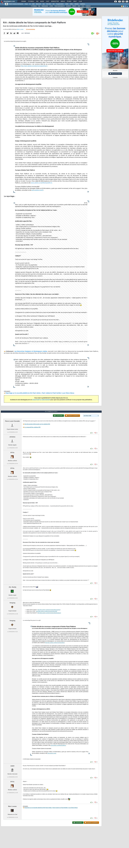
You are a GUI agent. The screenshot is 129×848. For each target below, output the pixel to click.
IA (29, 4)
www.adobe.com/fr (38, 190)
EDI (53, 4)
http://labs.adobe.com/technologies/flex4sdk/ (46, 611)
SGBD (66, 4)
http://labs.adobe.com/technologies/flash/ (34, 66)
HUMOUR (88, 6)
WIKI (79, 6)
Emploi (62, 1)
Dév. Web (48, 4)
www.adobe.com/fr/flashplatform (41, 183)
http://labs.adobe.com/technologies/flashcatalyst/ (48, 609)
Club (80, 1)
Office (71, 4)
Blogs (42, 1)
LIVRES (51, 6)
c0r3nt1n (12, 437)
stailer (12, 766)
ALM (33, 4)
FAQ (37, 1)
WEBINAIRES (45, 6)
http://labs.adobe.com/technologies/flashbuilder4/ (49, 613)
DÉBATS (74, 6)
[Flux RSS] (122, 6)
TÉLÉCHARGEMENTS (59, 6)
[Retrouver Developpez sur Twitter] (123, 6)
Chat (47, 1)
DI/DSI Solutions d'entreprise (16, 4)
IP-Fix (12, 452)
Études (69, 1)
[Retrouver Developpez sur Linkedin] (127, 6)
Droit (75, 1)
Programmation (60, 4)
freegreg (12, 603)
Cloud (26, 4)
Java (44, 4)
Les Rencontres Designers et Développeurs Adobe (30, 351)
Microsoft (38, 4)
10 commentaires (30, 29)
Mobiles (77, 4)
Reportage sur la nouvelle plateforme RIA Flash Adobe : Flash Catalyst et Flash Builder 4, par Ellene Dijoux (40, 393)
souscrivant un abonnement (41, 400)
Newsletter (55, 1)
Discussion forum (116, 73)
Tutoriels (31, 1)
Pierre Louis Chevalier (12, 421)
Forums (23, 1)
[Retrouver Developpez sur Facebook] (125, 6)
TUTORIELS (34, 6)
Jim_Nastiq (12, 587)
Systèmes (82, 4)
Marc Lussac (20, 29)
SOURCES (68, 6)
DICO (83, 6)
